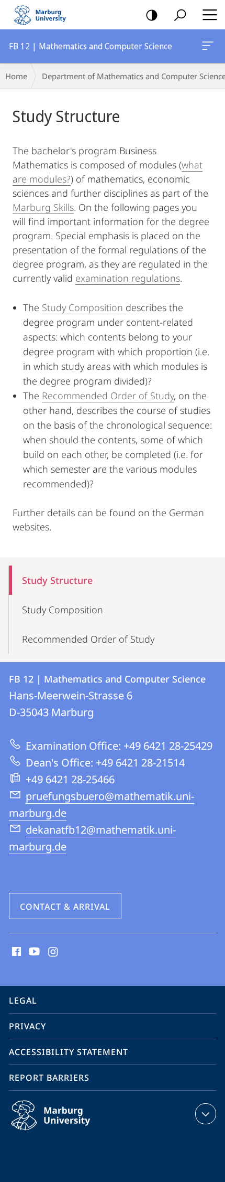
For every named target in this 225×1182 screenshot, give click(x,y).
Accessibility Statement (68, 1052)
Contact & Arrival (65, 906)
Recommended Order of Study (108, 395)
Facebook (15, 952)
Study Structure (57, 580)
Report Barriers (49, 1077)
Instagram (53, 952)
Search (180, 14)
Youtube (33, 952)
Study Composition (84, 307)
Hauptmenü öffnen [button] (209, 14)
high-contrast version (152, 14)
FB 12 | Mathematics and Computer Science (209, 46)
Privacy (27, 1026)
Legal (23, 1000)
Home (16, 76)
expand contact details (205, 1113)
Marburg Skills (43, 207)
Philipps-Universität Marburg (70, 1132)
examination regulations (127, 278)
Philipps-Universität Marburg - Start (44, 15)
